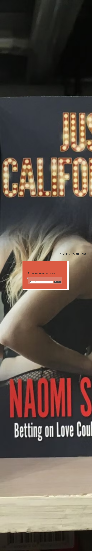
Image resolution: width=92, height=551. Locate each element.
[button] (66, 263)
